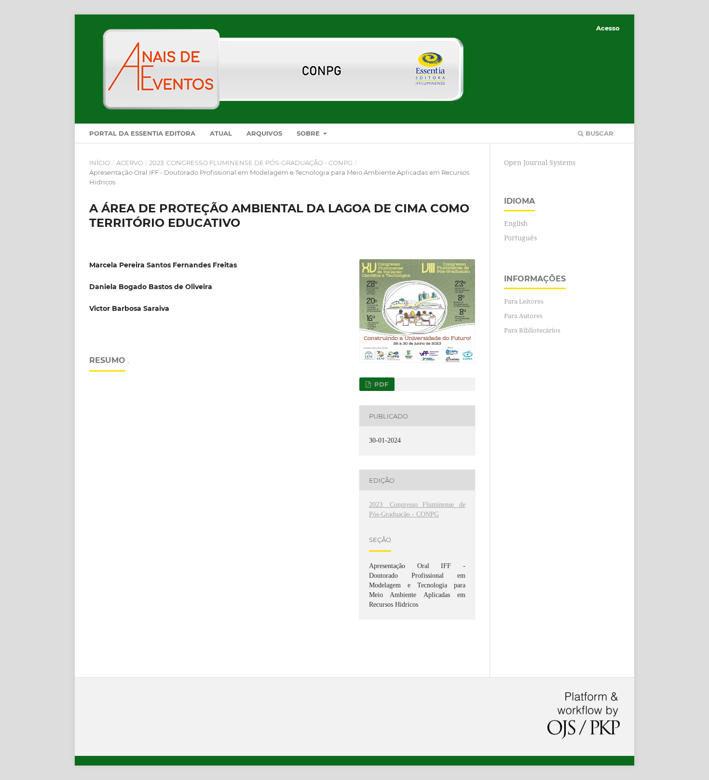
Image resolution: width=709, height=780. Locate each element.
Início (99, 163)
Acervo (129, 163)
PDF (380, 384)
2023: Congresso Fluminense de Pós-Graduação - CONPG (251, 163)
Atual (221, 133)
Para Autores (523, 315)
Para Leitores (524, 301)
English (516, 223)
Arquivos (264, 133)
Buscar (599, 133)
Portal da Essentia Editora (142, 133)
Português (520, 237)
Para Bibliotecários (532, 330)
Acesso (608, 28)
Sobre (309, 133)
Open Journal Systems (539, 162)
